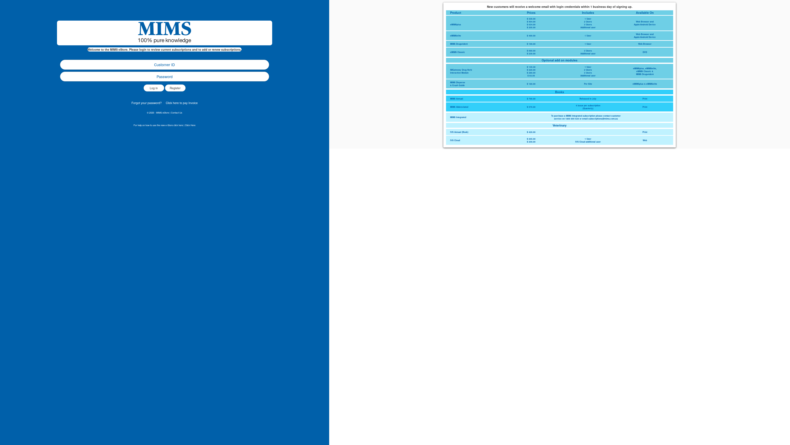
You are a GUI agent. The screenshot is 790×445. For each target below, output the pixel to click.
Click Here (190, 125)
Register (175, 88)
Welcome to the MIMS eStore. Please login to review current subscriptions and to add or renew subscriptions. (164, 49)
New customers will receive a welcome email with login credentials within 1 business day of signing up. (559, 7)
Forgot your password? (146, 103)
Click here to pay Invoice (182, 103)
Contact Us (176, 112)
